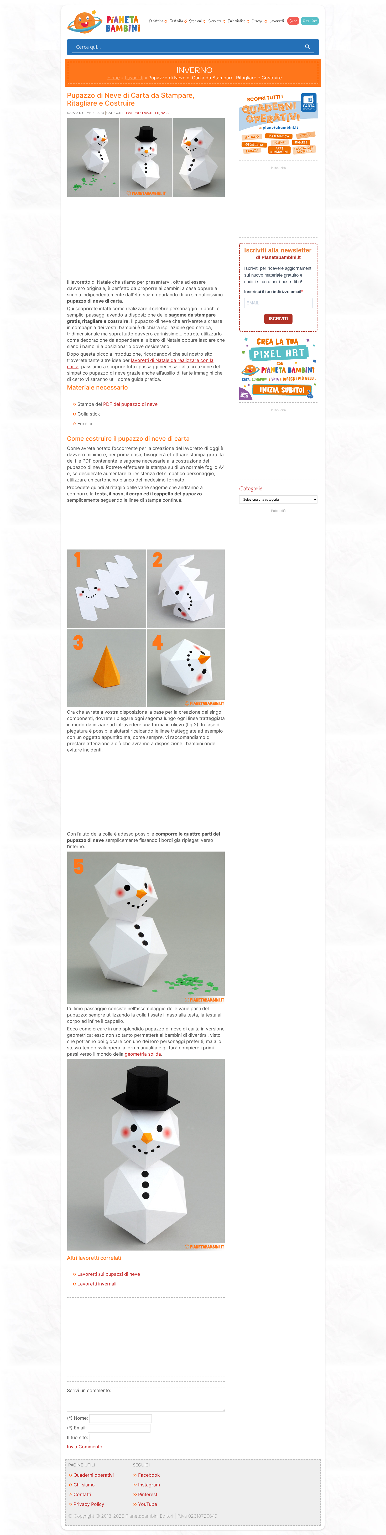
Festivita (176, 21)
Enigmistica (237, 21)
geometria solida (143, 1054)
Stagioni (195, 21)
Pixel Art (310, 21)
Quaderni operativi (94, 1475)
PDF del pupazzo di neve (130, 404)
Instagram (149, 1484)
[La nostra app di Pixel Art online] (278, 398)
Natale (167, 113)
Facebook (149, 1475)
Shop (293, 21)
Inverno (133, 113)
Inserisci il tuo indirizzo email (272, 291)
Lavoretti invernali (96, 1284)
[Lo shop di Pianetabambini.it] (278, 124)
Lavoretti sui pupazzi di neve (108, 1274)
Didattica (156, 21)
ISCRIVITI (278, 319)
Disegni (257, 21)
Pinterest (147, 1494)
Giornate (215, 21)
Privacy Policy (89, 1504)
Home (113, 77)
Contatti (82, 1494)
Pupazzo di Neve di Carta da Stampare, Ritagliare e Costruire (130, 99)
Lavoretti (276, 21)
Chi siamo (84, 1484)
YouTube (147, 1504)
